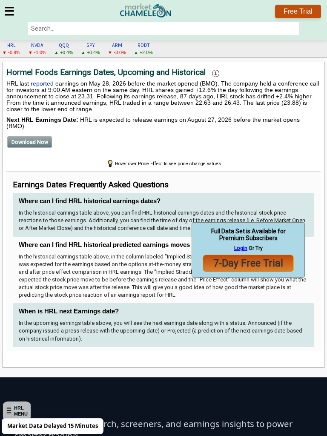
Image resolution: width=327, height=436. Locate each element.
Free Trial (298, 11)
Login (240, 248)
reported (42, 83)
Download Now (29, 142)
